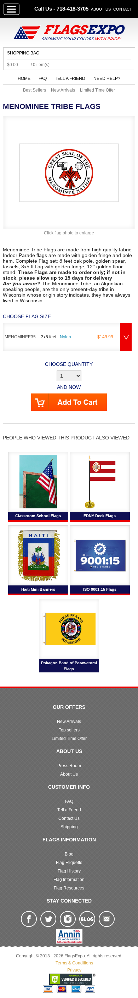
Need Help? (106, 78)
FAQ (43, 78)
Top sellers (69, 730)
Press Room (69, 765)
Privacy (74, 970)
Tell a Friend (70, 78)
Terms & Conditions (74, 963)
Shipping (69, 826)
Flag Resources (69, 888)
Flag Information (69, 879)
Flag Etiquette (69, 862)
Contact (122, 9)
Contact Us (69, 818)
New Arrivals (69, 721)
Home (24, 78)
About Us (101, 9)
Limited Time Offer (69, 738)
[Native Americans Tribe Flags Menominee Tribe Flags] (69, 172)
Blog (69, 854)
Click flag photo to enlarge (69, 232)
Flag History (69, 871)
